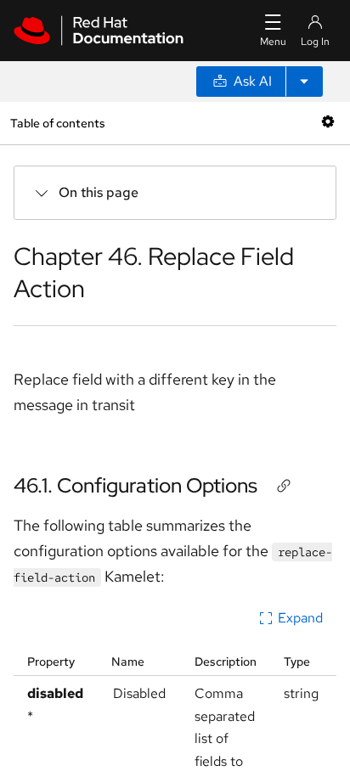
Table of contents (57, 123)
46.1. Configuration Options (135, 485)
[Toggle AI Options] (304, 81)
